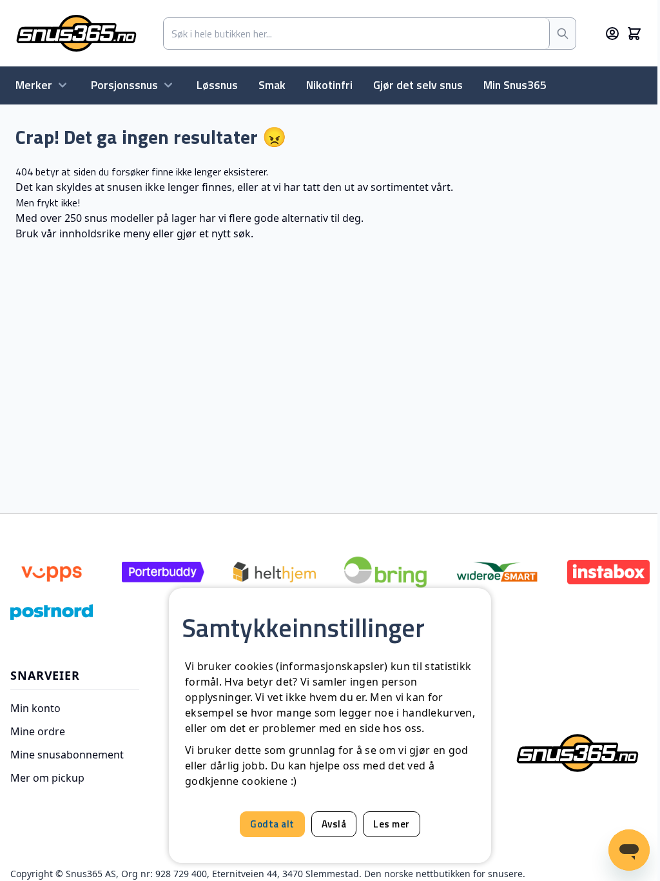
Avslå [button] (334, 824)
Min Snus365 (515, 85)
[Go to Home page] (76, 33)
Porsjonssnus (124, 85)
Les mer (391, 824)
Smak (272, 85)
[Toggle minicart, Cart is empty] (634, 33)
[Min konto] (612, 33)
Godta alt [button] (272, 824)
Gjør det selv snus (418, 85)
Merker (33, 85)
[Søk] (563, 33)
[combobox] (357, 33)
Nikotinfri (329, 85)
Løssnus (217, 85)
